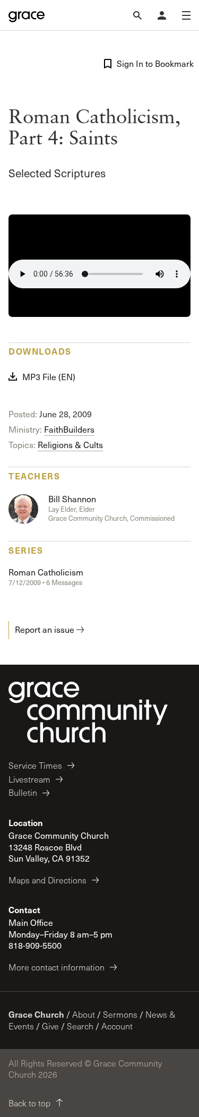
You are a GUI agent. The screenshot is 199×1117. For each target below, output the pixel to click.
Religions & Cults (70, 445)
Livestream (29, 779)
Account (117, 1026)
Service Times (35, 765)
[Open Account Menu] (161, 15)
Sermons (120, 1014)
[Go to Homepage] (26, 15)
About (83, 1014)
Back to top (29, 1103)
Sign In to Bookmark (154, 63)
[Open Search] (137, 15)
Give (50, 1026)
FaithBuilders (69, 429)
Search (80, 1026)
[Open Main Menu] (186, 15)
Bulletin (22, 792)
